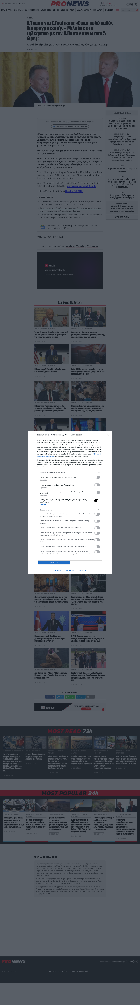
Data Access (70, 570)
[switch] (97, 477)
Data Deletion (57, 570)
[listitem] (70, 472)
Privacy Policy (82, 570)
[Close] (108, 435)
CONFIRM (54, 562)
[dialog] (70, 502)
